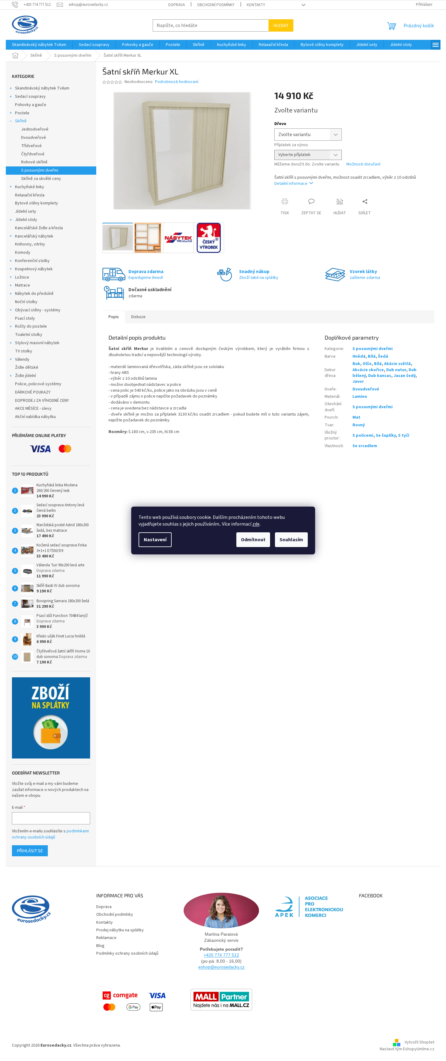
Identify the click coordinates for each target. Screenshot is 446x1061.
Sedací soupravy (30, 96)
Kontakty (256, 5)
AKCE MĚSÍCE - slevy (33, 408)
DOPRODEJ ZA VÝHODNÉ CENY (42, 400)
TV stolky (23, 351)
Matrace (22, 285)
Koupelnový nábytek (34, 269)
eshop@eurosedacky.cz (221, 966)
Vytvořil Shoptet (419, 1042)
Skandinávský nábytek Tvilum (42, 88)
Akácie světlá (397, 364)
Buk (356, 364)
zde (256, 524)
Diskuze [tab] (138, 317)
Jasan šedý (404, 376)
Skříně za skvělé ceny (41, 179)
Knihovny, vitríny (30, 244)
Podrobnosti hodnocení (176, 82)
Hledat (280, 25)
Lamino (360, 397)
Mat (356, 417)
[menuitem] (39, 45)
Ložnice (22, 277)
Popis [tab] (114, 317)
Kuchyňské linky (29, 187)
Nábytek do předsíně (34, 294)
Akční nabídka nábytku (35, 417)
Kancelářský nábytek (34, 236)
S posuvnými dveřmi (39, 170)
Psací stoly (25, 318)
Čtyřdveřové (32, 154)
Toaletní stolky (28, 335)
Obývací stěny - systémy (37, 310)
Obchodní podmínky (215, 5)
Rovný (359, 425)
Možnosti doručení (363, 164)
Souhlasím (291, 539)
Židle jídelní (25, 376)
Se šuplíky (386, 435)
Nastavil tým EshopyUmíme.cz (407, 1049)
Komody (22, 252)
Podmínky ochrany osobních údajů (127, 953)
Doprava (176, 5)
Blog (100, 946)
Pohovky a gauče (30, 105)
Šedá (383, 356)
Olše (367, 364)
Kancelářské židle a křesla (39, 228)
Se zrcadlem (365, 446)
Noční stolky (26, 302)
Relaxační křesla (29, 195)
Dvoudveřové (33, 138)
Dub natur (396, 370)
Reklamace (106, 938)
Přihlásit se (30, 850)
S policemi (363, 435)
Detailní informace (290, 184)
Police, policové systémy (38, 384)
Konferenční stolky (32, 261)
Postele (22, 113)
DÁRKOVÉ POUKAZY (33, 392)
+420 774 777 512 (221, 955)
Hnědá (359, 356)
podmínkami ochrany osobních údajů (50, 834)
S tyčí (403, 435)
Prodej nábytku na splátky (120, 930)
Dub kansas (379, 376)
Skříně (21, 121)
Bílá (371, 356)
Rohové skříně (34, 162)
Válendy (22, 359)
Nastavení (155, 539)
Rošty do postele (31, 326)
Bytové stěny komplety (36, 203)
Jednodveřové (34, 129)
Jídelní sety (25, 211)
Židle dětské (26, 367)
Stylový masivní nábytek (37, 343)
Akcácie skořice (368, 370)
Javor (358, 381)
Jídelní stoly (26, 220)
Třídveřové (31, 146)
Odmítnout (253, 539)
